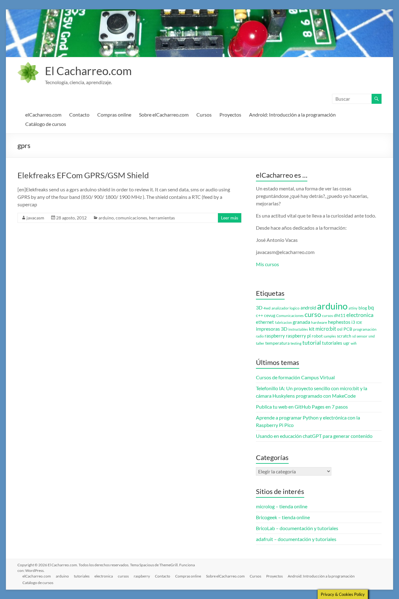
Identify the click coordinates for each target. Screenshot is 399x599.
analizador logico (286, 308)
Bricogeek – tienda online (283, 517)
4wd (267, 308)
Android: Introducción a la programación (292, 114)
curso (313, 314)
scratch (344, 335)
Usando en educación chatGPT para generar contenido (314, 436)
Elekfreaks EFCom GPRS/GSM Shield (83, 175)
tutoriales (332, 343)
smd (371, 336)
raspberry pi (298, 335)
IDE (359, 322)
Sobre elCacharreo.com (164, 114)
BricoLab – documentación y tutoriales (297, 528)
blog (362, 307)
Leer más (229, 217)
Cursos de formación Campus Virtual (295, 377)
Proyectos (230, 114)
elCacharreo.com (43, 114)
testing (296, 343)
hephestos (339, 322)
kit (312, 329)
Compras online (114, 114)
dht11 (339, 315)
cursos (327, 315)
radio (260, 336)
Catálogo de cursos (45, 124)
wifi (354, 343)
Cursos (204, 114)
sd (354, 336)
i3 (353, 322)
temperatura (277, 343)
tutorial (311, 342)
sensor (362, 336)
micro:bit (325, 328)
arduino (106, 217)
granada (301, 322)
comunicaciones (131, 217)
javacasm (35, 217)
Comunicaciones (290, 315)
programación (365, 329)
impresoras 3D (271, 329)
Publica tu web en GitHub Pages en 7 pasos (302, 407)
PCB (348, 329)
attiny (353, 308)
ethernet (265, 322)
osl (340, 329)
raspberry (275, 335)
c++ (259, 315)
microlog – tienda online (281, 506)
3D (259, 307)
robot (317, 335)
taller (260, 343)
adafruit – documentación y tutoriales (296, 539)
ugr (346, 343)
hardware (319, 322)
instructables (298, 329)
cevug (269, 315)
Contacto (79, 114)
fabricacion (283, 322)
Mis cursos (267, 264)
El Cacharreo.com (88, 71)
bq (371, 307)
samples (330, 336)
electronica (359, 315)
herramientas (162, 217)
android (308, 307)
